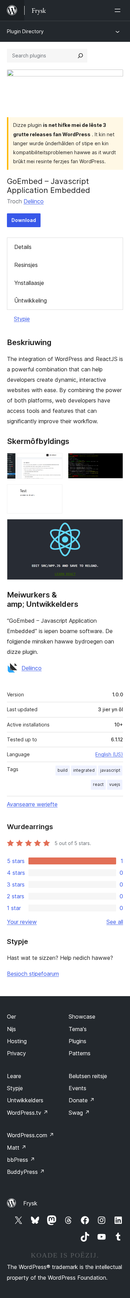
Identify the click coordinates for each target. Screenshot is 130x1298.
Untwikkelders (25, 1100)
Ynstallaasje (29, 282)
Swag (79, 1112)
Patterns (79, 1053)
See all (114, 921)
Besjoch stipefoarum (33, 973)
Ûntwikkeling (30, 300)
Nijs (11, 1029)
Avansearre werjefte (32, 804)
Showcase (82, 1016)
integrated (84, 770)
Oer (11, 1016)
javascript (110, 770)
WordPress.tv (27, 1112)
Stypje (22, 318)
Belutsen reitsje (88, 1076)
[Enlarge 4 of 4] (113, 528)
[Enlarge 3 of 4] (53, 493)
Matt (16, 1147)
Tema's (78, 1029)
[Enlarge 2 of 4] (113, 462)
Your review (22, 921)
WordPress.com (30, 1135)
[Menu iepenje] (119, 10)
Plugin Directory (25, 31)
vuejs (114, 784)
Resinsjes (26, 264)
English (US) (109, 754)
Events (77, 1088)
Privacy (16, 1053)
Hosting (17, 1041)
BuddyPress (26, 1171)
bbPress (21, 1159)
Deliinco (34, 201)
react (98, 784)
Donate (82, 1100)
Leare (14, 1076)
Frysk (30, 1203)
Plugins (77, 1041)
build (63, 770)
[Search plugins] (80, 56)
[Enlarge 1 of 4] (53, 462)
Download (23, 220)
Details (23, 246)
